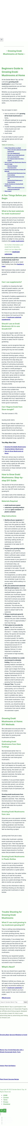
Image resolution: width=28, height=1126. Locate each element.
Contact (6, 1097)
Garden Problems (7, 1122)
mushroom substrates (14, 988)
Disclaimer (6, 1104)
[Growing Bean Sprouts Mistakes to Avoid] (11, 1027)
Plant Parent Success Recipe (9, 1079)
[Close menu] (0, 1114)
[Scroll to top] (1, 1110)
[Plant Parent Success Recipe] (11, 1072)
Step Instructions (11, 167)
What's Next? (8, 191)
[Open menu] (1, 39)
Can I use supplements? (13, 153)
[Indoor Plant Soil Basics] (11, 1059)
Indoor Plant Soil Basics (8, 1066)
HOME (5, 1095)
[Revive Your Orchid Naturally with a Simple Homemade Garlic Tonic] (11, 1042)
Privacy (5, 1102)
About (4, 1123)
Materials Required (12, 166)
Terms (5, 1100)
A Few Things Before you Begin (13, 148)
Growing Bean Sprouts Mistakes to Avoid (13, 1035)
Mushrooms (6, 998)
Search (25, 1002)
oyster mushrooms (17, 241)
